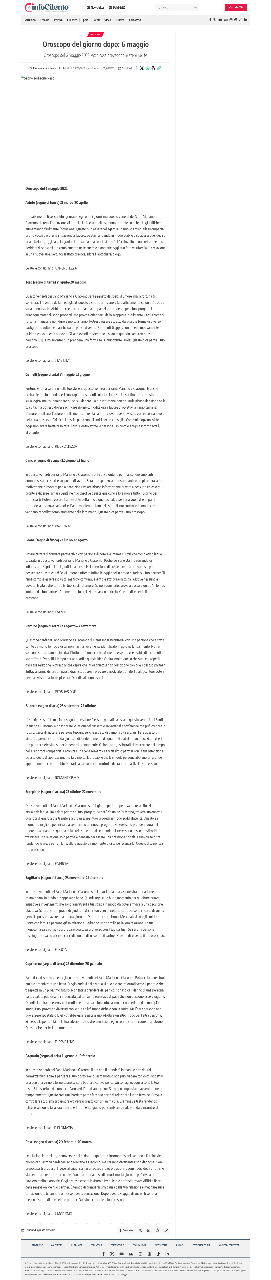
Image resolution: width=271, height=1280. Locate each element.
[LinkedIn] (245, 20)
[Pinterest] (235, 20)
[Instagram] (231, 20)
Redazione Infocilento (44, 68)
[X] (215, 20)
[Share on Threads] (153, 68)
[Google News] (226, 20)
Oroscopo (96, 34)
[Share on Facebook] (136, 68)
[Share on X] (142, 68)
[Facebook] (210, 20)
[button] (159, 68)
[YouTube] (220, 20)
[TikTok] (240, 20)
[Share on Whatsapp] (147, 68)
